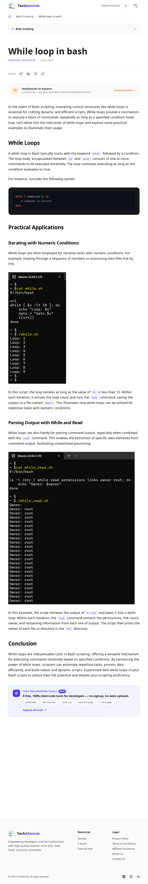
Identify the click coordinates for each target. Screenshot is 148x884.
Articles (82, 838)
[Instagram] (131, 876)
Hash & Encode (85, 702)
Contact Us (118, 858)
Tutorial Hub (85, 848)
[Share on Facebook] (35, 74)
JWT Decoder (49, 702)
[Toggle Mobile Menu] (135, 5)
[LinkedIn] (123, 876)
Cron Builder (105, 702)
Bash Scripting (25, 16)
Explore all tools (33, 710)
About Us (117, 853)
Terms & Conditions (124, 843)
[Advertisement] (74, 764)
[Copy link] (43, 74)
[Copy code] (135, 192)
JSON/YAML (31, 702)
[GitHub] (138, 876)
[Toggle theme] (125, 6)
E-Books (82, 843)
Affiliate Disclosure (110, 5)
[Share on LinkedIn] (28, 74)
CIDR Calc (67, 702)
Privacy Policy (120, 838)
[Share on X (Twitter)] (21, 74)
